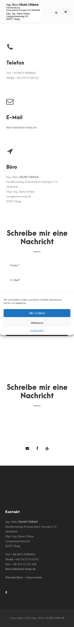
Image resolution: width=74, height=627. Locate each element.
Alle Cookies (37, 313)
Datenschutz (14, 577)
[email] (27, 448)
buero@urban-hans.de (21, 127)
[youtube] (46, 448)
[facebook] (37, 448)
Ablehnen (37, 323)
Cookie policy (37, 330)
